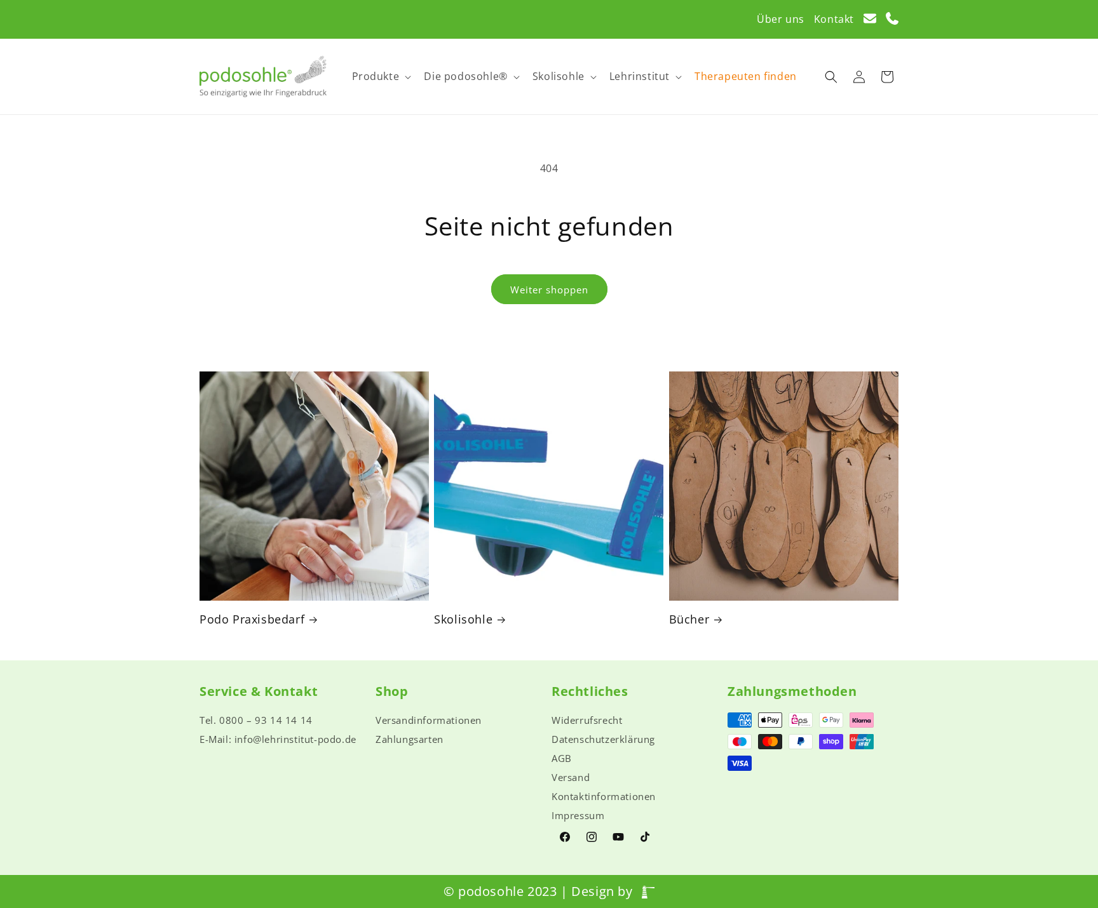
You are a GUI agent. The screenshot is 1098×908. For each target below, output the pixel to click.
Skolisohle (463, 619)
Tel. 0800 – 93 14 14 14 (256, 720)
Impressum (578, 815)
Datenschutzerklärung (603, 739)
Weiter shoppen (549, 289)
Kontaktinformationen (604, 796)
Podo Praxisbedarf (252, 619)
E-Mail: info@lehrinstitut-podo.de (278, 739)
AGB (562, 758)
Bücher (689, 619)
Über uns (780, 19)
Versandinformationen (429, 720)
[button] (380, 76)
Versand (571, 777)
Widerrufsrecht (587, 720)
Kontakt (834, 19)
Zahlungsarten (410, 739)
